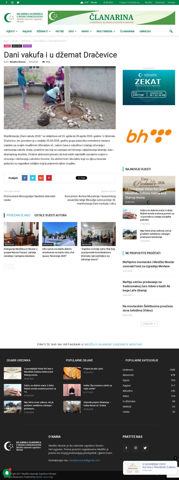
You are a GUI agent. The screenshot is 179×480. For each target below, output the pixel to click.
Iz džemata (129, 401)
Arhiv (85, 31)
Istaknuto (128, 369)
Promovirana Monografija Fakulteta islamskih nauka (29, 198)
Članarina (127, 31)
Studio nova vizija (44, 476)
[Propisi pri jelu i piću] (72, 373)
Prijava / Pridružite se (129, 2)
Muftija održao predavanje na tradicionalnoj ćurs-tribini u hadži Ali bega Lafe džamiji (146, 286)
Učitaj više (148, 323)
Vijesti (10, 31)
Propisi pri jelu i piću (93, 368)
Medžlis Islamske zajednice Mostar (113, 344)
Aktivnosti (17, 46)
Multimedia (104, 31)
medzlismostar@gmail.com (84, 460)
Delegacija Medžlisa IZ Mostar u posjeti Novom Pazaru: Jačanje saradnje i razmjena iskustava (20, 252)
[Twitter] (18, 2)
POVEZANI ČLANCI (18, 215)
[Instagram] (12, 2)
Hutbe (60, 31)
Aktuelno (128, 390)
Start (6, 40)
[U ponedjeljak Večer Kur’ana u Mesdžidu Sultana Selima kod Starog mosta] (12, 373)
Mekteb (127, 406)
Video (126, 396)
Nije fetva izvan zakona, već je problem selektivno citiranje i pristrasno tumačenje (155, 233)
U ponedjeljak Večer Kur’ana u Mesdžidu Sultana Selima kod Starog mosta (146, 193)
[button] (171, 31)
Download (160, 2)
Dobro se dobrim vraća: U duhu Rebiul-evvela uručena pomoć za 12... (40, 388)
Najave (27, 31)
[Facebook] (6, 2)
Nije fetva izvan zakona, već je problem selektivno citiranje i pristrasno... (38, 405)
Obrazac (145, 31)
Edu (71, 31)
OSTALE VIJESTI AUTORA (50, 215)
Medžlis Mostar (18, 61)
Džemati (42, 31)
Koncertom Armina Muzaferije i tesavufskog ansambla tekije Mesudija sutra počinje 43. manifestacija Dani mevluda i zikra (90, 200)
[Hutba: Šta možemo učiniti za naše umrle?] (72, 390)
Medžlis (148, 2)
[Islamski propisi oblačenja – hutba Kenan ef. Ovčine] (72, 407)
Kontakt (171, 2)
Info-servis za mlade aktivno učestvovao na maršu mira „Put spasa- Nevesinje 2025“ (58, 252)
